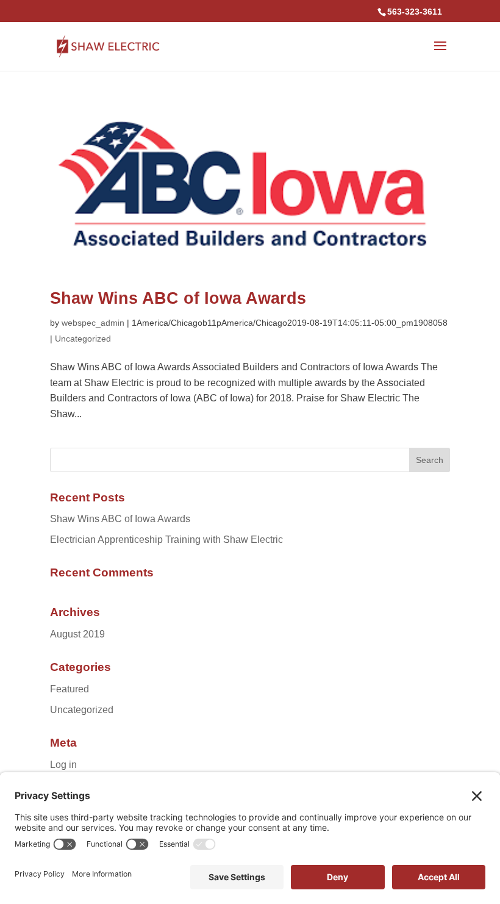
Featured (69, 689)
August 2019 (77, 634)
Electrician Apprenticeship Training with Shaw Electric (166, 539)
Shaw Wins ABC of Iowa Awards (178, 298)
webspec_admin (93, 323)
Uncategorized (83, 338)
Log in (63, 764)
